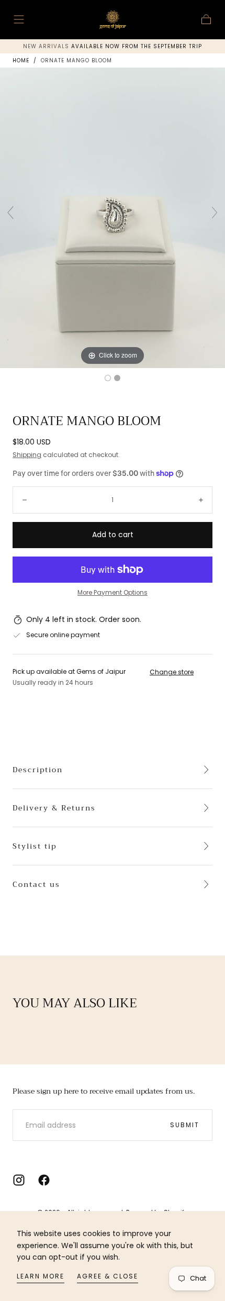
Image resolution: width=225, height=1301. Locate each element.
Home (21, 60)
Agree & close (107, 1276)
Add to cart (112, 534)
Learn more (40, 1276)
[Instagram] (18, 1180)
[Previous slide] (10, 212)
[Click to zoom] (112, 217)
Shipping (27, 454)
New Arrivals (47, 46)
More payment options (112, 592)
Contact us (36, 884)
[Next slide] (214, 212)
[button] (19, 19)
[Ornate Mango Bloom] (108, 378)
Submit (184, 1124)
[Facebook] (43, 1180)
